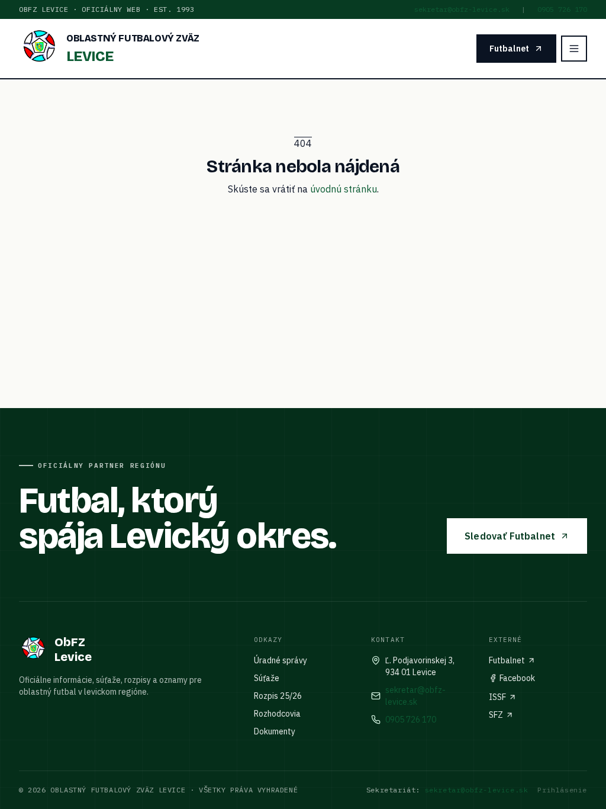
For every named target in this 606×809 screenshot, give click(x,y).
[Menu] (574, 49)
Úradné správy (280, 660)
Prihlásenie (562, 789)
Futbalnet (509, 48)
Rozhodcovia (277, 713)
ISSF (497, 697)
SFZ (496, 715)
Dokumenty (274, 731)
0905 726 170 (562, 9)
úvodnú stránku (343, 189)
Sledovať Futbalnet (510, 536)
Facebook (517, 678)
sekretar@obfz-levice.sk (462, 9)
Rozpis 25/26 (278, 696)
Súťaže (266, 678)
